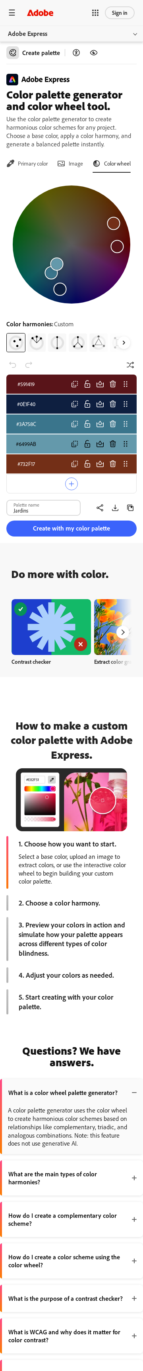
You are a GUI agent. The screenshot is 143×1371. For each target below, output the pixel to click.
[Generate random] (130, 365)
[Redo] (28, 365)
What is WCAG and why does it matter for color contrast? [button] (64, 1336)
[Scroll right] (124, 342)
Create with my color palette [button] (71, 528)
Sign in (120, 12)
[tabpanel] (71, 265)
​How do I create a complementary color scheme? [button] (62, 1219)
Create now (51, 626)
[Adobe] (40, 12)
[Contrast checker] (76, 52)
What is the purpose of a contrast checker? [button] (65, 1298)
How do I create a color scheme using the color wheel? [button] (64, 1261)
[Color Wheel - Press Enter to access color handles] (71, 244)
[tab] (27, 163)
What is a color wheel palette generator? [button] (63, 1093)
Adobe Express (27, 33)
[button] (95, 12)
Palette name (26, 504)
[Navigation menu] (12, 12)
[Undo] (12, 365)
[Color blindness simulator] (93, 52)
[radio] (15, 342)
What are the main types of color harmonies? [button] (52, 1178)
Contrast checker (31, 661)
